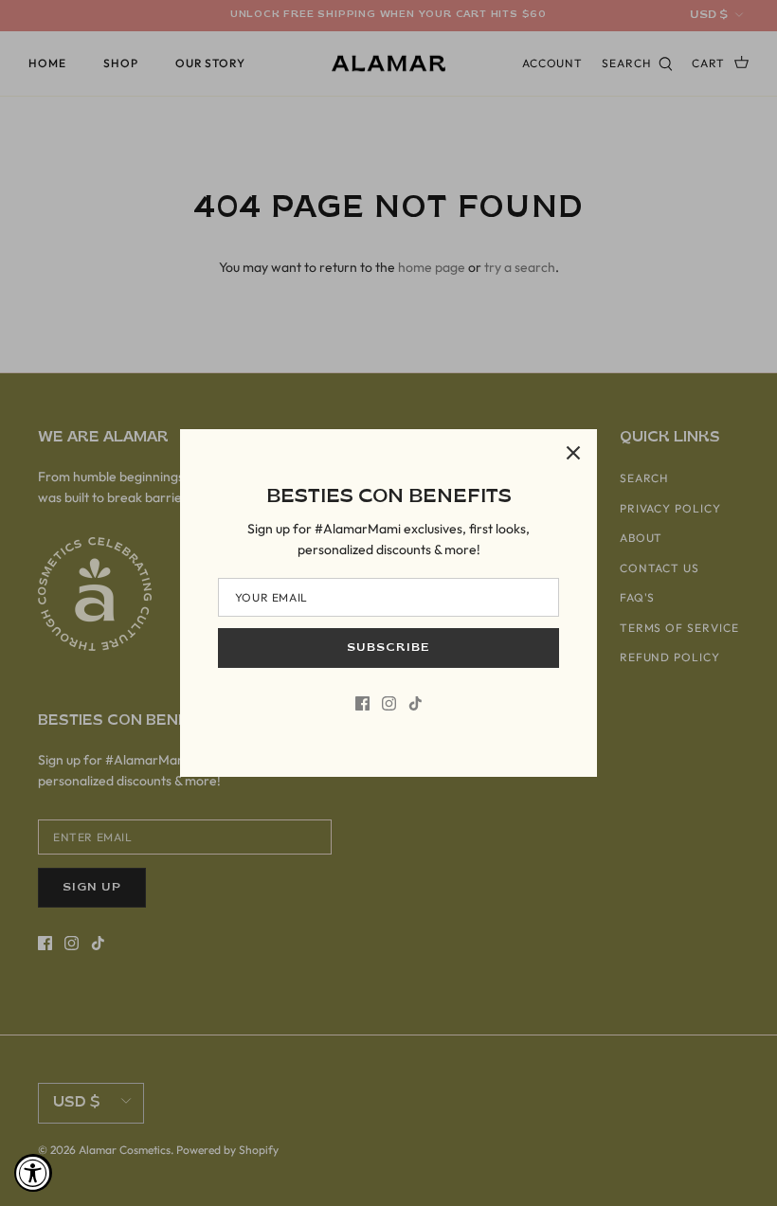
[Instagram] (389, 703)
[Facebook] (362, 703)
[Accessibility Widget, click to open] (33, 1173)
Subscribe (388, 648)
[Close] (573, 453)
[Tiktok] (415, 703)
